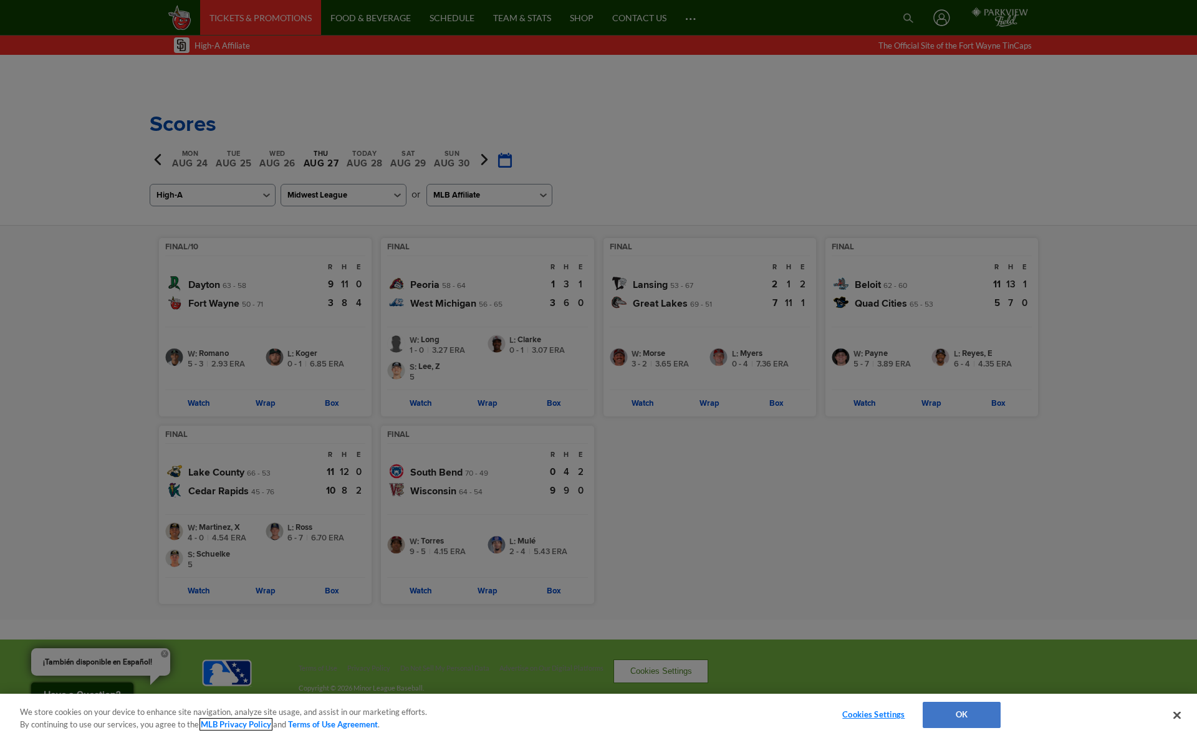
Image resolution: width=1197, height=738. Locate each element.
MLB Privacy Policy (236, 724)
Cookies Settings (873, 714)
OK (962, 714)
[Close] (1177, 715)
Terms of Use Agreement (333, 724)
